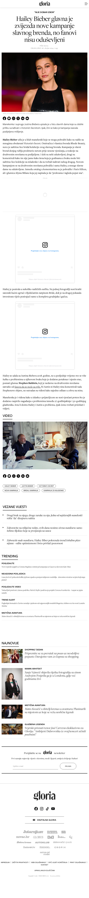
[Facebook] (36, 809)
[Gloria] (44, 3)
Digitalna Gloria (46, 819)
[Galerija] (44, 82)
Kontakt (44, 865)
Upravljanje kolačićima (44, 870)
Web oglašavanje (38, 862)
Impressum (5, 862)
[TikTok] (47, 808)
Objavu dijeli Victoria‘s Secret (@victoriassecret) (45, 279)
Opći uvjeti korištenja (57, 862)
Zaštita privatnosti (20, 862)
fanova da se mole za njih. (28, 386)
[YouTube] (53, 808)
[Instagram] (41, 808)
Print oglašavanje (78, 862)
